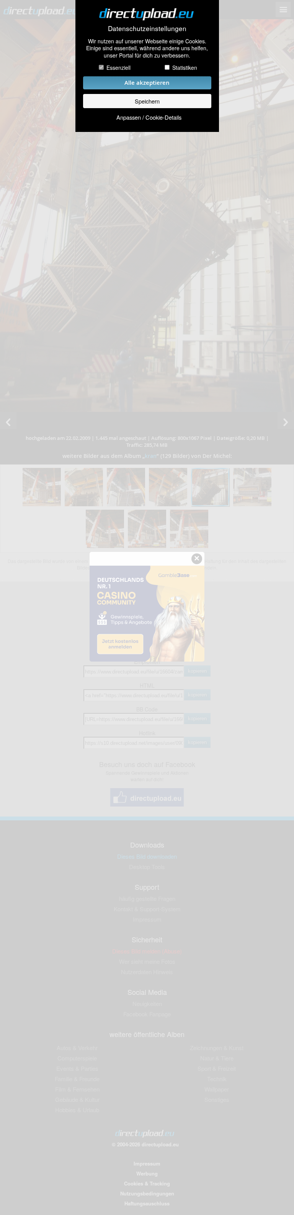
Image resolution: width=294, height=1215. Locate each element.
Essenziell (118, 67)
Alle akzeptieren (147, 82)
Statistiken (184, 67)
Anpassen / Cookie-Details (148, 117)
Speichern (147, 101)
